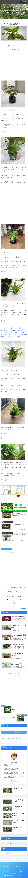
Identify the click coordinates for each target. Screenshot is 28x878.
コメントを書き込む (14, 732)
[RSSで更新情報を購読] (14, 603)
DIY (14, 873)
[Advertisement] (14, 64)
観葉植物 (10, 548)
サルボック (14, 762)
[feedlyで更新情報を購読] (20, 599)
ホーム (7, 869)
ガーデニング (7, 871)
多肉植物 (21, 871)
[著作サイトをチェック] (7, 599)
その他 (4, 548)
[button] (18, 591)
